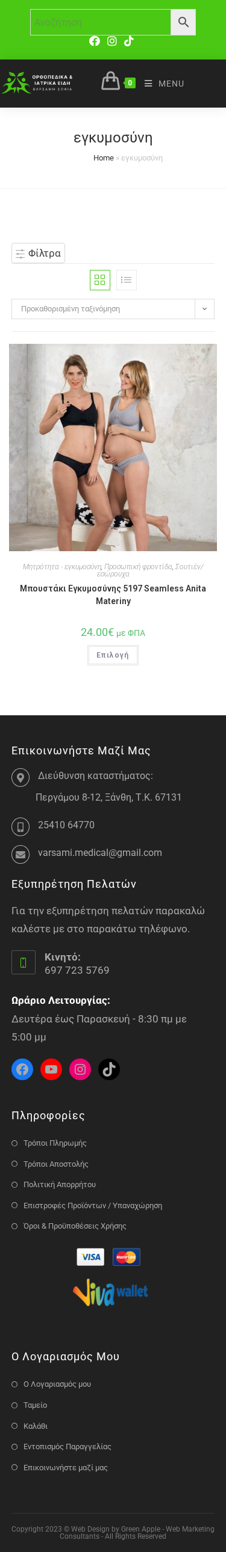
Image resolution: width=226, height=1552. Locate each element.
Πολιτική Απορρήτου (60, 1184)
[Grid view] (100, 280)
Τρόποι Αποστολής (56, 1164)
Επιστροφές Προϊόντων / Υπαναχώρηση (93, 1205)
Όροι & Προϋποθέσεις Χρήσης (75, 1225)
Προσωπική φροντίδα (138, 567)
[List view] (126, 280)
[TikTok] (129, 41)
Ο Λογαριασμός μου (57, 1384)
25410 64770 (66, 825)
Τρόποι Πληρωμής (55, 1142)
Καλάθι (36, 1426)
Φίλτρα (43, 253)
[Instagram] (112, 41)
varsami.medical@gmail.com (100, 852)
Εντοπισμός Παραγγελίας (67, 1446)
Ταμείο (35, 1405)
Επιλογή (112, 655)
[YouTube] (51, 1069)
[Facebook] (96, 41)
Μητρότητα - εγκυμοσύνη (62, 567)
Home (103, 157)
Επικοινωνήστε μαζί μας (66, 1467)
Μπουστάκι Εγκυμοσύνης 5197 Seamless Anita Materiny (113, 595)
